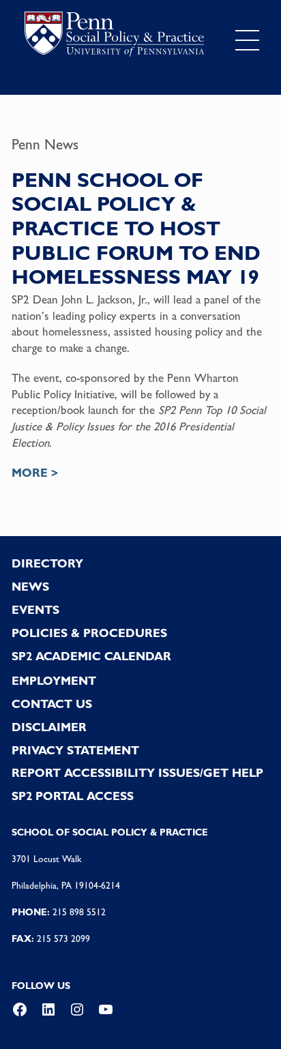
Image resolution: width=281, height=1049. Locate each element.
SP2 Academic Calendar (91, 656)
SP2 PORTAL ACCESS (73, 796)
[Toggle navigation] (247, 39)
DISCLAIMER (49, 727)
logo (114, 37)
